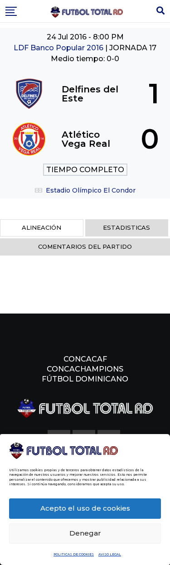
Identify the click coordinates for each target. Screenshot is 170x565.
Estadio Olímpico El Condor (91, 190)
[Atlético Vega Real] (85, 139)
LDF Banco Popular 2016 (59, 47)
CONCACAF (85, 359)
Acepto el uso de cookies (85, 508)
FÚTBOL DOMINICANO (85, 379)
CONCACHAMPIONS (85, 369)
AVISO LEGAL (109, 554)
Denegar (85, 533)
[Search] (160, 11)
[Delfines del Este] (85, 94)
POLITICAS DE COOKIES (73, 554)
